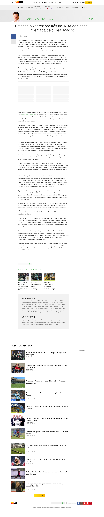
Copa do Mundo (75, 7)
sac (73, 2)
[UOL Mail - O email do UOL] (77, 3)
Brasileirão (68, 7)
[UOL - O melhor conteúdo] (18, 2)
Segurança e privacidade (66, 507)
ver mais (38, 495)
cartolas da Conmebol (28, 114)
